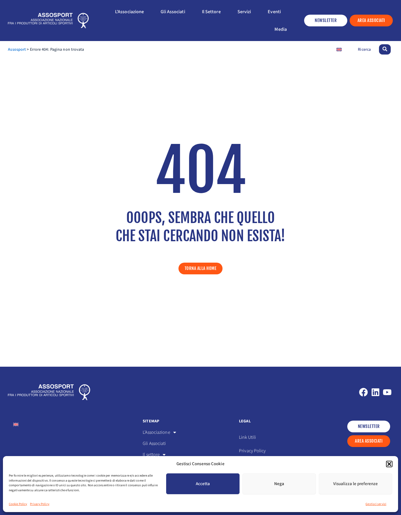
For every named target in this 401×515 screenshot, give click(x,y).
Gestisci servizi (375, 504)
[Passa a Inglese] (339, 49)
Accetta (203, 484)
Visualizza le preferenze (355, 484)
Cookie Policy (18, 504)
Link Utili (247, 437)
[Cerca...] (385, 49)
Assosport (17, 49)
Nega (279, 484)
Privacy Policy (39, 504)
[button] (389, 464)
